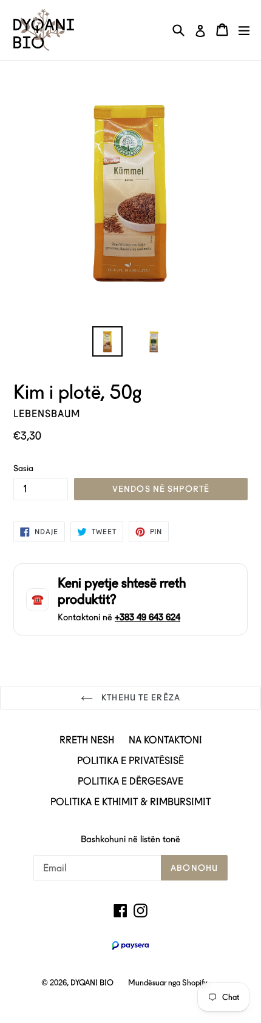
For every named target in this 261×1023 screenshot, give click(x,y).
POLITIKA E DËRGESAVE (130, 781)
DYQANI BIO (92, 982)
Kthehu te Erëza (139, 697)
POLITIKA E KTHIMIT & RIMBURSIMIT (130, 802)
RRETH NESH (86, 740)
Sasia (23, 468)
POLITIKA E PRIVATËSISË (130, 760)
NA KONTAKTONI (165, 740)
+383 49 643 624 (147, 617)
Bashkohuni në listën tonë (130, 839)
